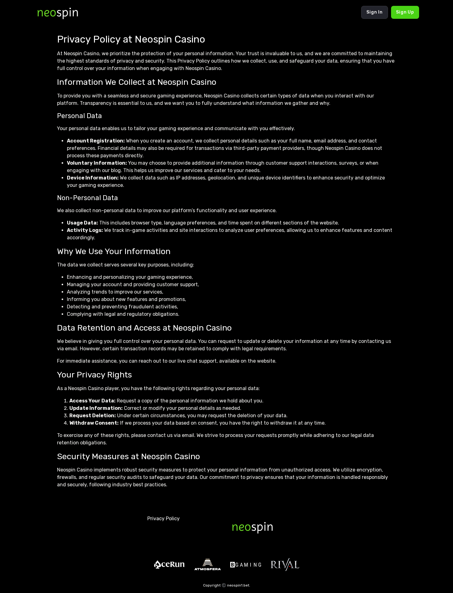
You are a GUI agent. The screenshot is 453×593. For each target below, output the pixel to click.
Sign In (374, 12)
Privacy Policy (163, 518)
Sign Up (405, 12)
